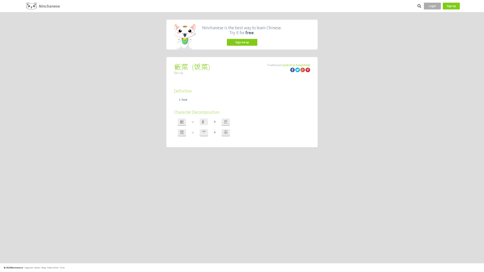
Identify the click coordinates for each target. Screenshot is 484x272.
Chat (62, 267)
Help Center (52, 267)
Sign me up (242, 42)
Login (432, 6)
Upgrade (29, 267)
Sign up (451, 6)
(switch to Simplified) (296, 65)
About (37, 267)
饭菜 (201, 67)
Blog (44, 267)
